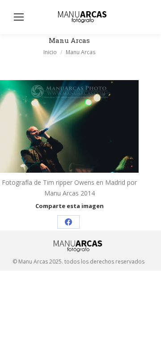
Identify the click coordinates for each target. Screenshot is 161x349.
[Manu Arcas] (69, 126)
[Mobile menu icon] (18, 17)
